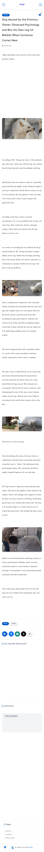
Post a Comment (11, 716)
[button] (11, 633)
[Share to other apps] (29, 633)
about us (8, 831)
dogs (22, 4)
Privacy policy (10, 838)
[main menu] (3, 4)
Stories (6, 15)
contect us (9, 834)
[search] (40, 4)
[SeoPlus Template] (12, 847)
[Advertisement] (22, 88)
